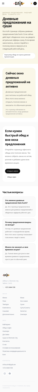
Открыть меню (12, 171)
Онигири (23, 314)
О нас (5, 344)
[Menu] (3, 3)
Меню (5, 298)
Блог (4, 354)
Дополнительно (8, 314)
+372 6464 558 (10, 287)
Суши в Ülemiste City (10, 338)
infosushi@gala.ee (9, 365)
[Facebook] (10, 373)
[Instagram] (5, 373)
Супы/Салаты (25, 308)
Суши (22, 304)
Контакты (6, 341)
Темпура (6, 304)
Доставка (6, 334)
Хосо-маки (24, 301)
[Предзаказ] (31, 3)
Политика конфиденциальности (14, 351)
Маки (22, 298)
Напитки (23, 311)
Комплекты (7, 308)
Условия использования (11, 348)
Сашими (6, 311)
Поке (4, 301)
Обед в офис (11, 177)
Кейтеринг (6, 324)
